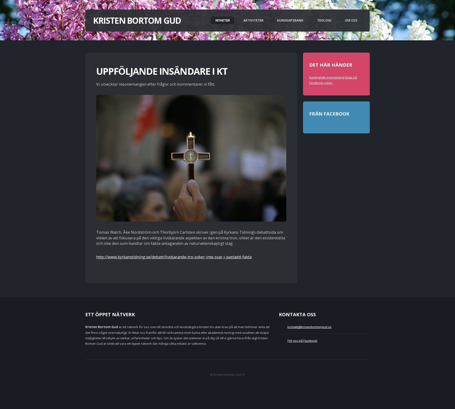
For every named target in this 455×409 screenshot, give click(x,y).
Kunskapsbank (290, 20)
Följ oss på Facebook (302, 341)
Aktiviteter (253, 20)
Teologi (324, 20)
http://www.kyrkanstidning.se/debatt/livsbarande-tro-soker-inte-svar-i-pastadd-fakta (174, 257)
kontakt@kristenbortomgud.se (309, 327)
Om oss (351, 20)
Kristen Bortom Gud (137, 20)
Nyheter (222, 20)
